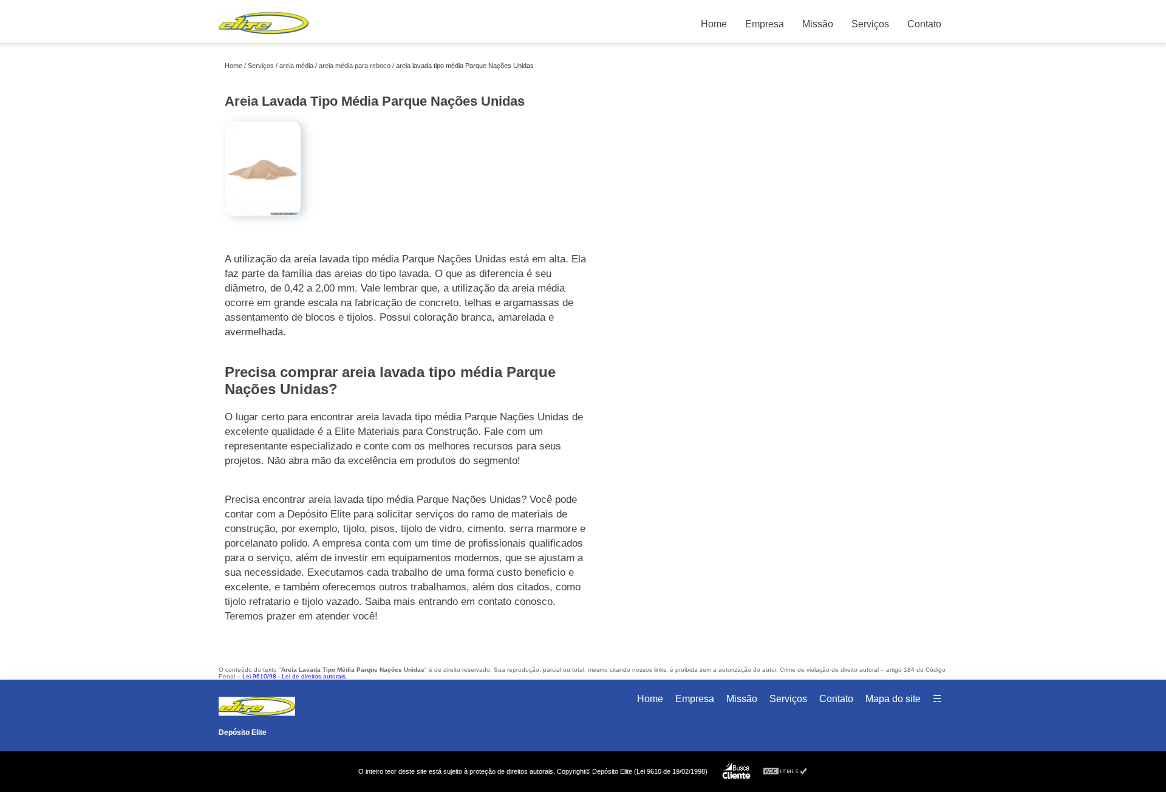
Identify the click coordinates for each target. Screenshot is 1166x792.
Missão (817, 24)
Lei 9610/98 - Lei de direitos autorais (294, 676)
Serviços (870, 24)
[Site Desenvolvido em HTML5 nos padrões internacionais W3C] (785, 771)
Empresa (764, 24)
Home (714, 24)
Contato (924, 24)
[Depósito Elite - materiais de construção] (264, 37)
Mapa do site (893, 699)
